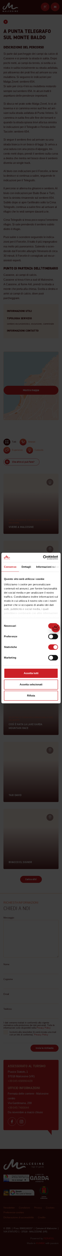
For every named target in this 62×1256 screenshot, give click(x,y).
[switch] (53, 636)
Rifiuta (31, 695)
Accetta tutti (31, 673)
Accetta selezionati (31, 684)
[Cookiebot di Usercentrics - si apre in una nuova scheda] (43, 557)
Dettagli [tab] (26, 566)
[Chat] (55, 628)
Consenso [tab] (10, 566)
